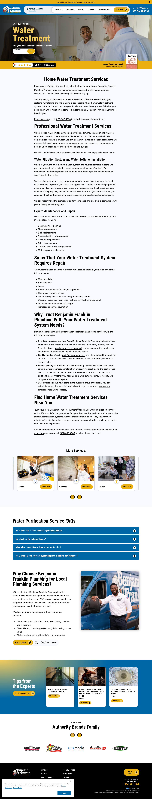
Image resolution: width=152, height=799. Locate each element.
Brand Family (67, 774)
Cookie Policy (17, 788)
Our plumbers (76, 413)
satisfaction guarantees (73, 355)
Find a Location (32, 10)
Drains (81, 698)
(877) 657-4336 (141, 11)
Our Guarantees (69, 770)
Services (44, 770)
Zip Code (17, 49)
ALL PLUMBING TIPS (22, 693)
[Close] (70, 781)
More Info (46, 487)
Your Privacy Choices (134, 788)
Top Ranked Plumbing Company (78, 2)
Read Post (52, 696)
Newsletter (67, 777)
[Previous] (72, 497)
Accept (64, 793)
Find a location (41, 119)
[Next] (79, 497)
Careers (44, 774)
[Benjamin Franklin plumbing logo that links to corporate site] (11, 10)
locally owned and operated (68, 348)
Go (31, 51)
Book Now (119, 10)
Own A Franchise (47, 777)
